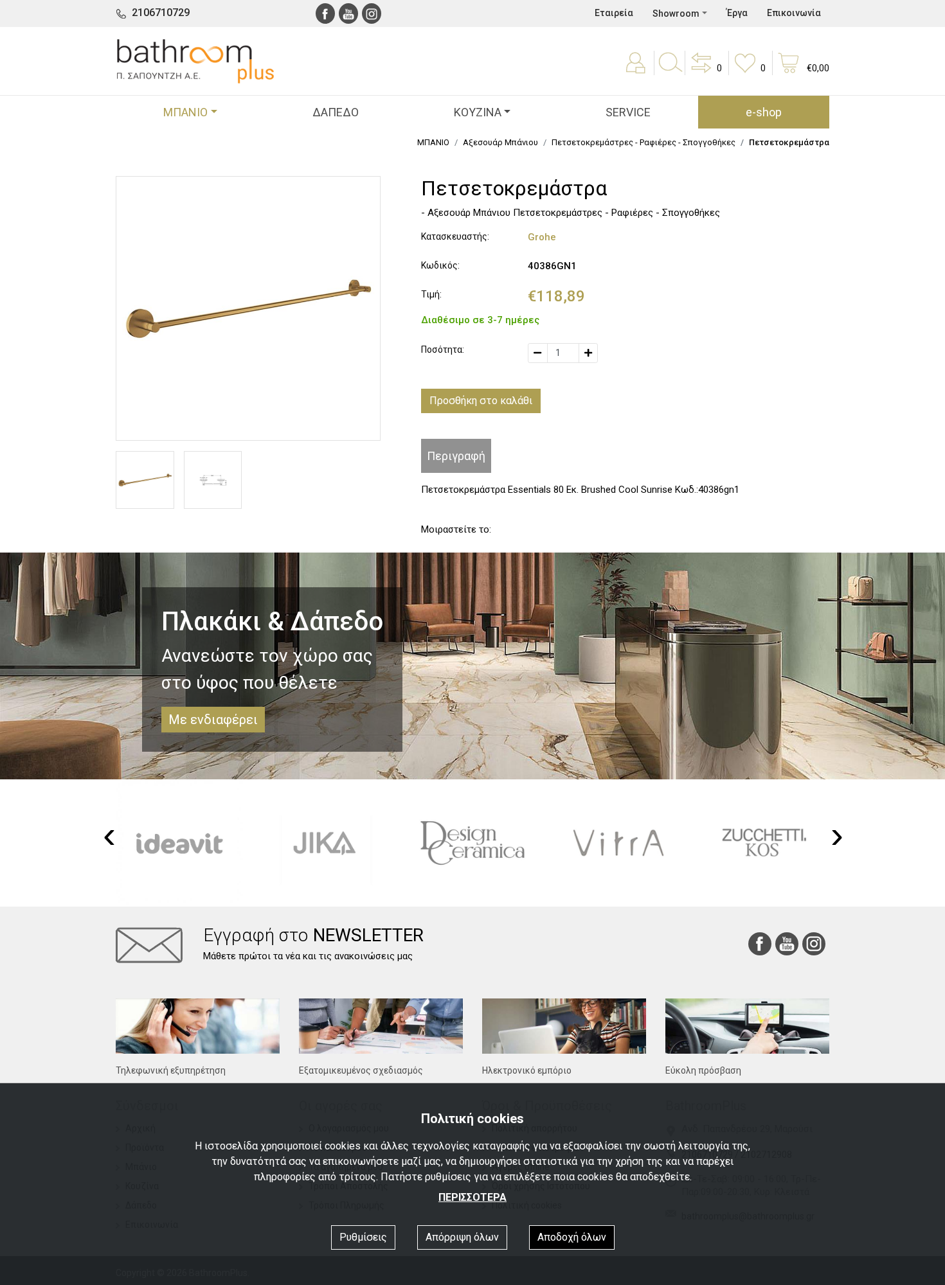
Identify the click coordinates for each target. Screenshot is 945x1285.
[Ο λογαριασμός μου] (637, 72)
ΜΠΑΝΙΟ (433, 142)
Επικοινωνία (794, 13)
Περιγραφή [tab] (456, 456)
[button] (705, 72)
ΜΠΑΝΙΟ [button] (185, 112)
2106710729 (161, 12)
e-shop (764, 112)
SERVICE (628, 112)
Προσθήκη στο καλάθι (480, 400)
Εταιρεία (614, 13)
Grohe (542, 237)
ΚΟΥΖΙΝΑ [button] (477, 112)
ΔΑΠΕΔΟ (335, 112)
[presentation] (109, 835)
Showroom (675, 13)
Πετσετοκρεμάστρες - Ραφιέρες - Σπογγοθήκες (643, 142)
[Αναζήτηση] (670, 72)
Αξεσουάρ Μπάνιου (500, 142)
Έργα (737, 13)
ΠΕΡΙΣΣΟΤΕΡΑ (472, 1197)
